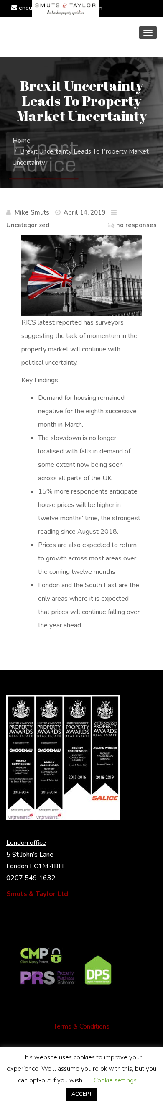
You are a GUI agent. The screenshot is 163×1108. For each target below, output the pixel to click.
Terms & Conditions (81, 1026)
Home (22, 140)
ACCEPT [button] (81, 1094)
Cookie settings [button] (115, 1080)
